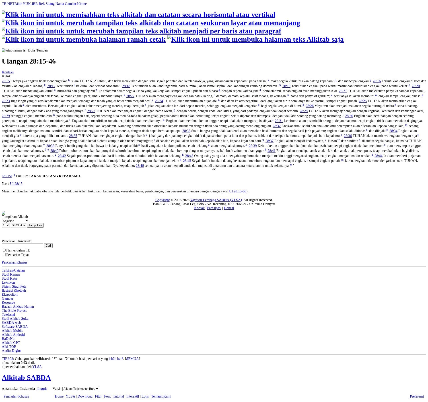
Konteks (8, 72)
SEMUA (132, 359)
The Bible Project (14, 310)
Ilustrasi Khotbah (14, 290)
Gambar (70, 4)
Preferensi (417, 396)
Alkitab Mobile (12, 330)
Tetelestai (8, 314)
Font (107, 396)
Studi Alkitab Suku (15, 318)
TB (4, 4)
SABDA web (11, 322)
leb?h (112, 359)
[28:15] (7, 176)
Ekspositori (10, 294)
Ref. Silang (47, 4)
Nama (60, 4)
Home (59, 396)
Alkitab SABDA (26, 377)
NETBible (14, 4)
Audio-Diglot (11, 351)
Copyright (162, 200)
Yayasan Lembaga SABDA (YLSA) (216, 200)
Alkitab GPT (11, 342)
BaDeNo (8, 338)
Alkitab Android (13, 334)
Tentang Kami (161, 396)
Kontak (199, 208)
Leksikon (8, 282)
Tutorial (118, 396)
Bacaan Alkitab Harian (18, 306)
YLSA (37, 367)
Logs (145, 396)
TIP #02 (7, 359)
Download (85, 396)
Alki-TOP (9, 346)
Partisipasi (214, 208)
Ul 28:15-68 (237, 191)
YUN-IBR (30, 4)
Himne (82, 4)
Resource (8, 302)
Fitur (98, 396)
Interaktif (132, 396)
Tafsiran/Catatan (13, 270)
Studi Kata (9, 278)
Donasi (229, 208)
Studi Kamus (11, 274)
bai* (120, 359)
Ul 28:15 (16, 184)
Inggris (42, 388)
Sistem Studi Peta (14, 286)
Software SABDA (15, 326)
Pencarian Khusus (14, 262)
